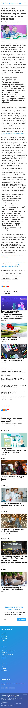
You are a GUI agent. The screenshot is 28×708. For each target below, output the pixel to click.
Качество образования (12, 387)
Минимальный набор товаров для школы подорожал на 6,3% (13, 359)
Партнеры (4, 670)
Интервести (5, 656)
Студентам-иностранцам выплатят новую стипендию (12, 588)
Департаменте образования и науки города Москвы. (12, 134)
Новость (13, 8)
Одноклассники (6, 266)
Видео (3, 642)
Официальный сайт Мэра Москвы (15, 270)
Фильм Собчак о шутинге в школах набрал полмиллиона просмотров (12, 419)
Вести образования (6, 21)
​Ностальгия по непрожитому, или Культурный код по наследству (12, 531)
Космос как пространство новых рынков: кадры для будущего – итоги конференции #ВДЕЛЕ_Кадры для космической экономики (14, 560)
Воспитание (10, 382)
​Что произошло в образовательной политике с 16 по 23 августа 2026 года (13, 450)
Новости (4, 633)
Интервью (4, 638)
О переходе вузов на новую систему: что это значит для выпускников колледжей (13, 385)
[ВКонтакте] (2, 286)
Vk (18, 264)
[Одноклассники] (4, 286)
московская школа (6, 276)
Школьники (5, 8)
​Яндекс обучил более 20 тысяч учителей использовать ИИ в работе (13, 478)
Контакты (4, 668)
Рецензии (4, 640)
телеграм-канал (22, 263)
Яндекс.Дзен (16, 266)
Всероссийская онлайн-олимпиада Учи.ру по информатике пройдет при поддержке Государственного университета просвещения (13, 314)
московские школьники (17, 276)
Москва (19, 273)
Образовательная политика (8, 650)
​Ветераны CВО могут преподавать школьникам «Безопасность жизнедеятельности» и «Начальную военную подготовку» (12, 379)
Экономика (4, 652)
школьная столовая (6, 278)
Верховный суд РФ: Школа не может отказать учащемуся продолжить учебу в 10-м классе (13, 391)
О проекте (4, 666)
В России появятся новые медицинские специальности (12, 504)
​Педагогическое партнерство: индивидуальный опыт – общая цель (13, 397)
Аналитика (4, 636)
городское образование (10, 273)
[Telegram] (6, 286)
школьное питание (6, 281)
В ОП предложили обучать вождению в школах (11, 338)
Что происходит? (11, 393)
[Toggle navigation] (25, 3)
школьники (15, 278)
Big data (4, 658)
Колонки (4, 634)
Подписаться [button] (21, 619)
